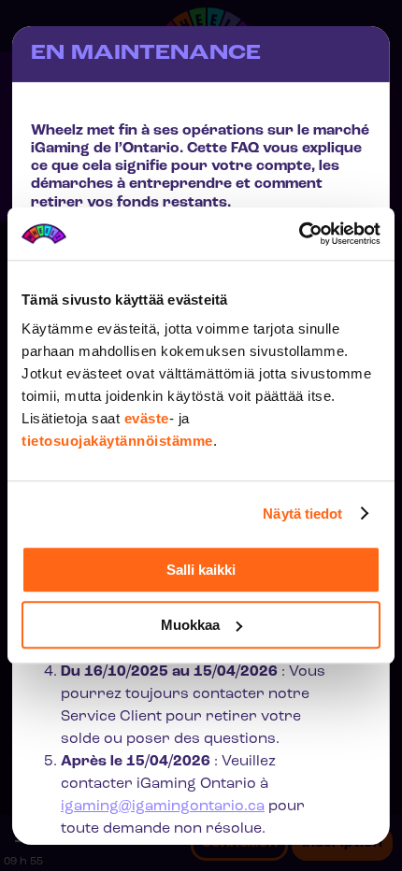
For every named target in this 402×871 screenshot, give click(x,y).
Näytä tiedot (302, 513)
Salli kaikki (201, 570)
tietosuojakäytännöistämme (117, 441)
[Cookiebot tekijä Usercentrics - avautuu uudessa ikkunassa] (298, 233)
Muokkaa (190, 625)
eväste (146, 418)
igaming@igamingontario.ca (163, 806)
